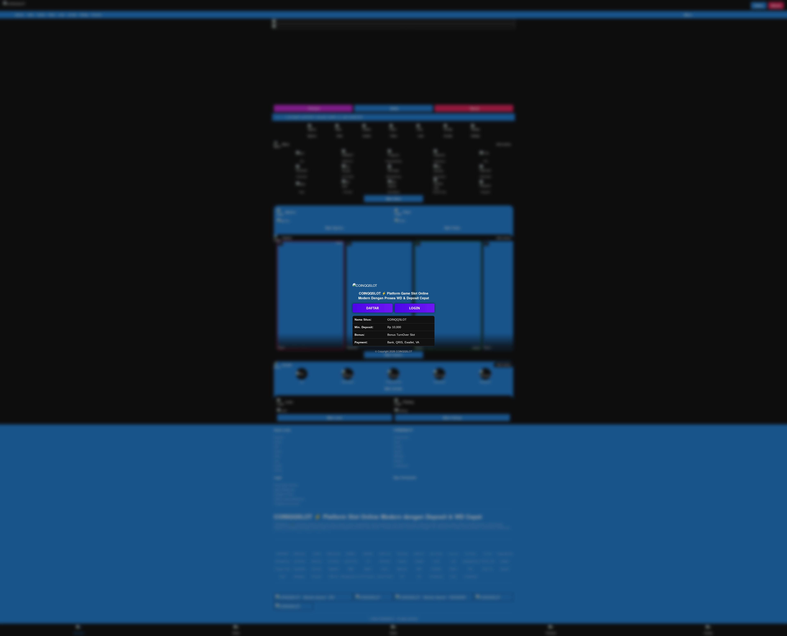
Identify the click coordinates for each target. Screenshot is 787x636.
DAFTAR (372, 308)
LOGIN (414, 308)
